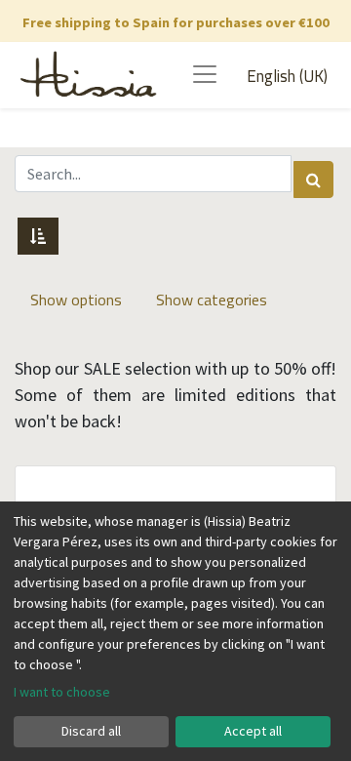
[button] (38, 236)
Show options (76, 299)
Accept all (253, 731)
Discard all (91, 731)
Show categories (211, 299)
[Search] (313, 179)
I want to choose (62, 692)
